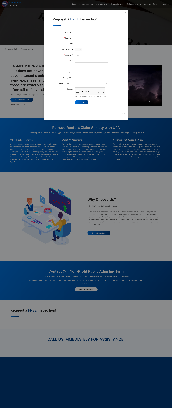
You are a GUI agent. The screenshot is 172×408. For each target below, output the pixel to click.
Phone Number (67, 49)
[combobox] (91, 77)
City (71, 61)
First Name (69, 32)
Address (68, 55)
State (71, 66)
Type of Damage (65, 83)
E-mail (71, 44)
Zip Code (69, 72)
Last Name (69, 38)
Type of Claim (68, 78)
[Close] (125, 12)
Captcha (70, 89)
